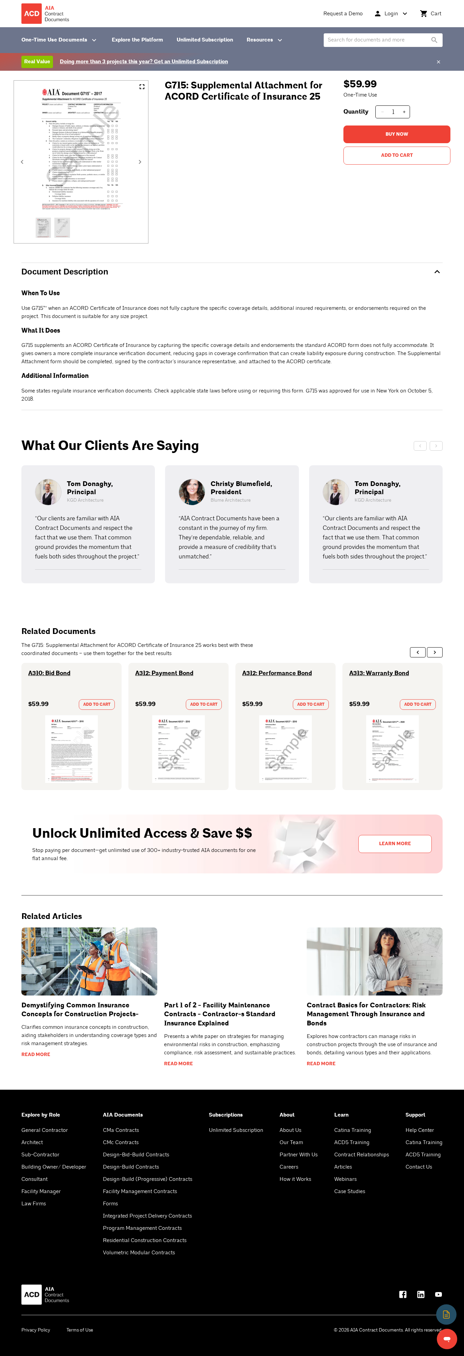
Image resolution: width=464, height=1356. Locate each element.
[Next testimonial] (436, 446)
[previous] (418, 652)
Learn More (395, 844)
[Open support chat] (447, 1339)
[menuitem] (343, 13)
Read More (35, 1055)
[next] (435, 652)
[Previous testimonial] (420, 446)
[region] (232, 524)
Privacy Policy (35, 1330)
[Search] (434, 40)
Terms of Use (80, 1330)
